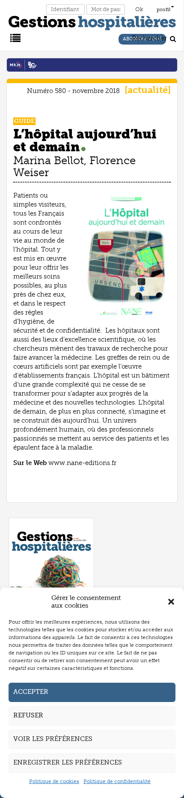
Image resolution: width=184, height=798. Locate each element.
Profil (164, 9)
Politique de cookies (54, 781)
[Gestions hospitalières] (92, 21)
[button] (171, 601)
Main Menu (14, 37)
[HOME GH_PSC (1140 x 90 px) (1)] (92, 64)
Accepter (30, 692)
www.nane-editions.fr (82, 463)
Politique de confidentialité (117, 781)
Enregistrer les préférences (67, 762)
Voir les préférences (52, 739)
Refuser (28, 715)
